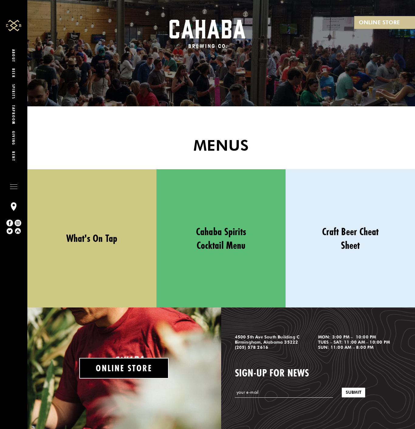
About (13, 55)
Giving (13, 138)
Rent (13, 156)
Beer (13, 73)
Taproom (13, 115)
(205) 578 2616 (252, 347)
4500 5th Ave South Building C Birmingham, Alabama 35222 (267, 340)
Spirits (13, 91)
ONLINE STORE (379, 22)
